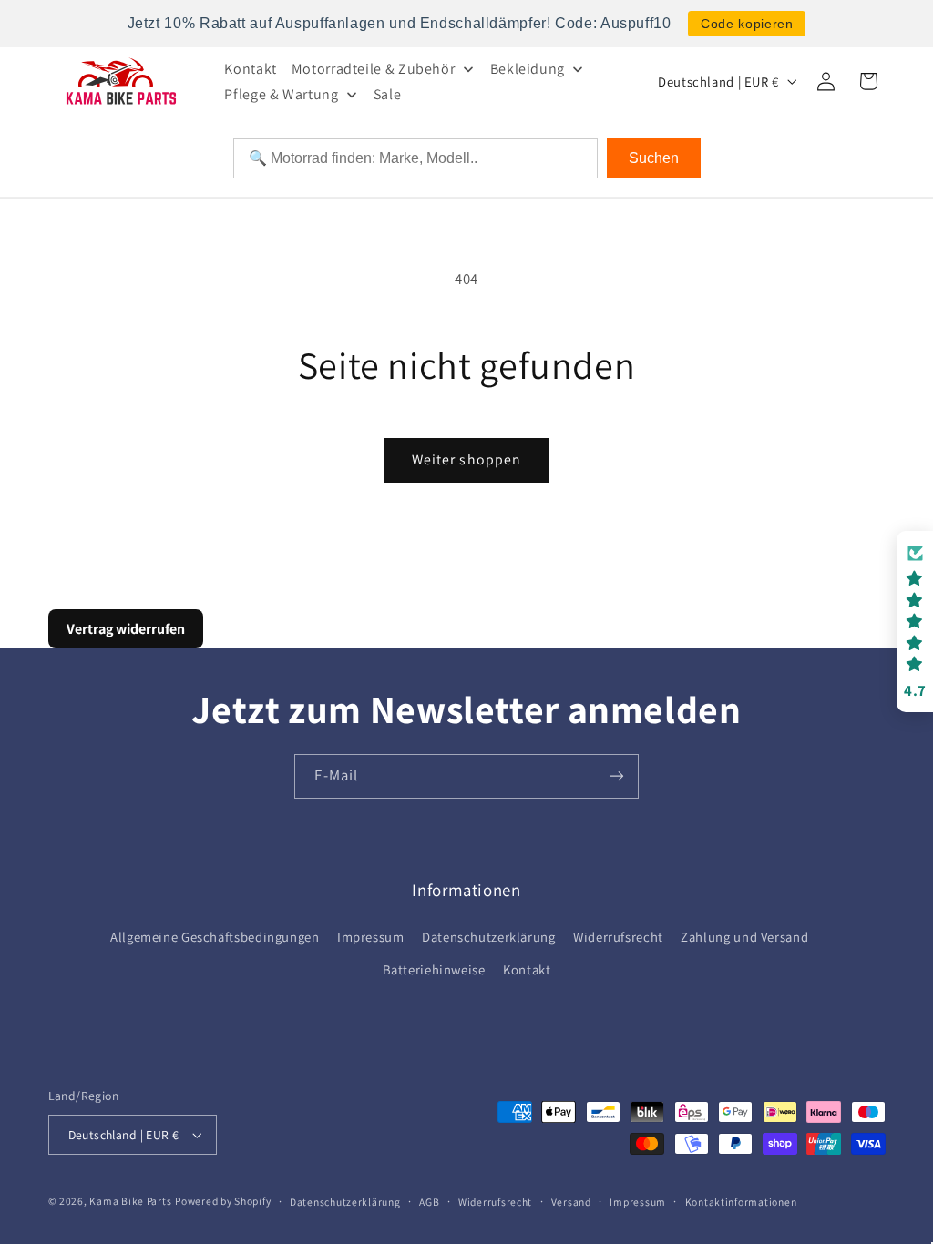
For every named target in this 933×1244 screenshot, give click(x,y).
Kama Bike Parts (130, 1201)
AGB (429, 1201)
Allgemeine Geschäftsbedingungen (215, 936)
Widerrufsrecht (618, 936)
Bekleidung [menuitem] (527, 68)
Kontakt (526, 969)
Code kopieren (747, 23)
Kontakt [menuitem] (250, 68)
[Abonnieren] (617, 776)
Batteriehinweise (434, 969)
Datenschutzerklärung (489, 936)
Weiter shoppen (466, 459)
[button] (915, 621)
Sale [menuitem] (388, 94)
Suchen (654, 158)
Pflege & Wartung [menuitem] (281, 94)
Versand (571, 1201)
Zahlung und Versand (744, 936)
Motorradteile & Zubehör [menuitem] (374, 68)
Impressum (371, 936)
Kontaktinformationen (741, 1201)
